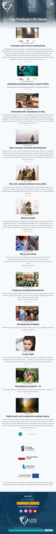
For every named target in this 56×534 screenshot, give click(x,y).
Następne (32, 434)
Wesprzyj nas (34, 503)
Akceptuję (49, 530)
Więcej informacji (40, 530)
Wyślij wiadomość (23, 503)
